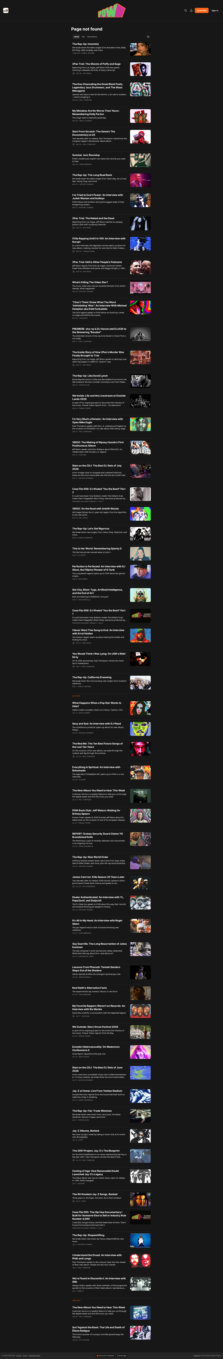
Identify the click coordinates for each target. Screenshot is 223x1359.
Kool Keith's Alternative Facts (89, 987)
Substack (197, 1355)
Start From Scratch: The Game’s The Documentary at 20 (93, 133)
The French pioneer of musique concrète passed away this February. (98, 1335)
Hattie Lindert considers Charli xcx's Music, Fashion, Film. (97, 710)
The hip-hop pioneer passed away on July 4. (91, 552)
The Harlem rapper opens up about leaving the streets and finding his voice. (98, 638)
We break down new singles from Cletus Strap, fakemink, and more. (99, 533)
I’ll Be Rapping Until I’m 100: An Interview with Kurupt (99, 240)
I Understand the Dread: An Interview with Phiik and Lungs (97, 1257)
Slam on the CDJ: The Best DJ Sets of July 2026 (97, 467)
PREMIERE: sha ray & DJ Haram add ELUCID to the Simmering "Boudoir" (99, 330)
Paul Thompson (85, 100)
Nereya (80, 1291)
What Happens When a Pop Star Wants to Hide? (96, 704)
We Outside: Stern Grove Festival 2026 (95, 1026)
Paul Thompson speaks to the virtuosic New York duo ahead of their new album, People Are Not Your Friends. (98, 1263)
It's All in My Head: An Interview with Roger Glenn (97, 922)
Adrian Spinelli (85, 977)
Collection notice (34, 1355)
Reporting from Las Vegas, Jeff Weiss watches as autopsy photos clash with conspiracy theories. (97, 223)
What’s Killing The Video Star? (90, 282)
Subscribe (201, 10)
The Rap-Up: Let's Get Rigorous (90, 528)
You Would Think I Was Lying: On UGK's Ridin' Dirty (99, 655)
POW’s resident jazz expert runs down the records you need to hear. (98, 159)
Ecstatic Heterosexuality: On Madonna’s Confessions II (96, 1048)
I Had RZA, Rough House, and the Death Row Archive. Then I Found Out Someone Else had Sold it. (99, 1223)
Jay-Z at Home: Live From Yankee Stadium (97, 1090)
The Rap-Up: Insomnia (85, 43)
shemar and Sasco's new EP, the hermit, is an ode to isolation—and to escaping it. (99, 95)
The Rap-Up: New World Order (90, 857)
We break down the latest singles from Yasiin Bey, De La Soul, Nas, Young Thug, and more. (99, 179)
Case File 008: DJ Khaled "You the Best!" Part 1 (98, 612)
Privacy (19, 1355)
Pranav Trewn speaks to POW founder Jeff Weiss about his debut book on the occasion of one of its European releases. (98, 818)
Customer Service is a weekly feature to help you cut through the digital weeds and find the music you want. (99, 795)
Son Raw (81, 1183)
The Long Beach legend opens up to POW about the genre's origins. (98, 574)
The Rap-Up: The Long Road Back (92, 175)
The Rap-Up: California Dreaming (92, 677)
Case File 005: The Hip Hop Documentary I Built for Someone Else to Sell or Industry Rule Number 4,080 (99, 1215)
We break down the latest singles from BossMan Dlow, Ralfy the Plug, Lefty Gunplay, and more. (99, 48)
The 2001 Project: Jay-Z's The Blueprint (96, 1150)
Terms (25, 1355)
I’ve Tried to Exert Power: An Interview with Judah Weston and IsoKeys (97, 197)
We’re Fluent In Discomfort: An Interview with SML (99, 1280)
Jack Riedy (83, 318)
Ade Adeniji (83, 579)
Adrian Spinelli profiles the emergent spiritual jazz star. (96, 974)
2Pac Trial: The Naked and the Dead (93, 218)
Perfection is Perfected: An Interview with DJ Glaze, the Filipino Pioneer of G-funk (98, 568)
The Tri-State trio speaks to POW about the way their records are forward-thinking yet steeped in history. (99, 905)
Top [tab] (83, 37)
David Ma (85, 1016)
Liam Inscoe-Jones (86, 956)
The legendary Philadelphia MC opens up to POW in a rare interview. (98, 775)
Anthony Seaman (86, 184)
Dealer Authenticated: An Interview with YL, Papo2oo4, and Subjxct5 (98, 899)
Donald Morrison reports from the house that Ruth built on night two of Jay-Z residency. (98, 1095)
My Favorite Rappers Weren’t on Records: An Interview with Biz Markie (98, 1007)
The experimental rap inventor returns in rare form (94, 991)
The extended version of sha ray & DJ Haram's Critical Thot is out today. (99, 337)
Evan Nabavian (85, 994)
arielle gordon (85, 121)
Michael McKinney (86, 478)
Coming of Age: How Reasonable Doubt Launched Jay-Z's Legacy (95, 1172)
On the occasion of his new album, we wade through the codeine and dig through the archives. (97, 751)
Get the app (121, 1355)
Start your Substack (106, 1355)
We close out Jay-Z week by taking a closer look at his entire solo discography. (98, 1135)
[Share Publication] (191, 10)
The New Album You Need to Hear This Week (98, 790)
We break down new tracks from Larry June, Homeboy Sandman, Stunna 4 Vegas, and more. (96, 1115)
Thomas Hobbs (89, 251)
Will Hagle (83, 518)
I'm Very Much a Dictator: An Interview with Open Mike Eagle (97, 421)
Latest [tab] (76, 37)
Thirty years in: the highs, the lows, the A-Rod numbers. (97, 1198)
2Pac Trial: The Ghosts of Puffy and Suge (96, 63)
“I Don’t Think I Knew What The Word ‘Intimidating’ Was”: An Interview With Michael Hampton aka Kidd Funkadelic (99, 305)
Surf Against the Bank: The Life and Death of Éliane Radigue (98, 1329)
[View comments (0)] (91, 56)
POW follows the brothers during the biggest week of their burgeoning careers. (98, 203)
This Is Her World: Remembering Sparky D (97, 548)
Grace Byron (84, 1057)
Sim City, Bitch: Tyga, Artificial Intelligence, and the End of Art (97, 591)
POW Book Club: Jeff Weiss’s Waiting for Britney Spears (96, 812)
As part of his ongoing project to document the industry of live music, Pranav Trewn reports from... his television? (98, 403)
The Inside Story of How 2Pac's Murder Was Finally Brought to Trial (98, 354)
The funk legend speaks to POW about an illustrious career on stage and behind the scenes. (98, 313)
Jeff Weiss (87, 73)
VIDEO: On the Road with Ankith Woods (95, 508)
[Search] (185, 10)
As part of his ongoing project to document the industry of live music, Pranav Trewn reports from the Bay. (98, 1031)
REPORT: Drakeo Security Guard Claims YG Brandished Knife (97, 835)
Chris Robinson (85, 164)
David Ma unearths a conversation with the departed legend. (99, 1012)
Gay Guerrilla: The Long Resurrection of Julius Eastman (99, 945)
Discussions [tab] (92, 37)
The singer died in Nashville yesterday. (89, 117)
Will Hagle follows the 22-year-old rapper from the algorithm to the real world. (99, 513)
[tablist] (85, 36)
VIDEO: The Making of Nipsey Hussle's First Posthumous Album (98, 444)
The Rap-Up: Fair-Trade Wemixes (92, 1110)
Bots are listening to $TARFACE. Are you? (90, 596)
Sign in (215, 10)
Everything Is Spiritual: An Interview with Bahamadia (96, 769)
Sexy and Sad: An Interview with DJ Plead (96, 723)
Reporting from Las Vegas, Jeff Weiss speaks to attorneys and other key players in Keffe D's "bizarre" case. (99, 360)
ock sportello (84, 600)
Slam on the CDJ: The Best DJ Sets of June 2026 (97, 1069)
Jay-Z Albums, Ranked (85, 1130)
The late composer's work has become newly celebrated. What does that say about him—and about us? (97, 952)
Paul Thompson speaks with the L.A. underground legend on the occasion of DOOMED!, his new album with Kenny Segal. (99, 427)
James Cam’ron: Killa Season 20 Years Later (98, 877)
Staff (81, 1140)
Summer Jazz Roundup (86, 155)
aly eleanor (84, 1340)
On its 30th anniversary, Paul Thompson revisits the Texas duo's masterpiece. (98, 662)
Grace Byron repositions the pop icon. (89, 1053)
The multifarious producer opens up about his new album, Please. (98, 728)
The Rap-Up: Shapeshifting (88, 1235)
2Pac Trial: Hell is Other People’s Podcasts (97, 262)
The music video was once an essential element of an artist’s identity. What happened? (99, 287)
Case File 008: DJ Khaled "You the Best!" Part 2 (98, 490)
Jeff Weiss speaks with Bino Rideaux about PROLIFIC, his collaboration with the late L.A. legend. (97, 450)
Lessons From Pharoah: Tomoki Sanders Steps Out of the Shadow (96, 969)
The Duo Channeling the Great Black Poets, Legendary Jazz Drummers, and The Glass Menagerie (97, 87)
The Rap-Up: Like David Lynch (90, 375)
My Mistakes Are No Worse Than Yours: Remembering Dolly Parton (95, 112)
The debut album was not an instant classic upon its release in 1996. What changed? (98, 1179)
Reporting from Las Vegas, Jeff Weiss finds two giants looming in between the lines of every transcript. (96, 68)
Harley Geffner (88, 53)
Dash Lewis (86, 643)
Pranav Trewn (85, 408)
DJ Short (82, 555)
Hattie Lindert (84, 713)
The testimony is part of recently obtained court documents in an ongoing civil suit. (98, 841)
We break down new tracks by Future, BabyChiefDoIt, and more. (98, 1240)
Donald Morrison (85, 538)
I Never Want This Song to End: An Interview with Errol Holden (98, 632)
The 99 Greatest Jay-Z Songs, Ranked (94, 1194)
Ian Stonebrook (88, 886)
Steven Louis (84, 385)
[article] (111, 50)
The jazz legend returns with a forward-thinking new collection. (95, 928)
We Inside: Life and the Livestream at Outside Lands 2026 (99, 397)
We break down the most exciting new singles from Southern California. (99, 682)
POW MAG (82, 455)
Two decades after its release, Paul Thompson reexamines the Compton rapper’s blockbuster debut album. (99, 139)
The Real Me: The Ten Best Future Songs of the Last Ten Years (97, 745)
